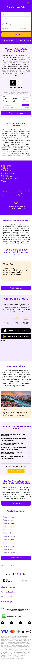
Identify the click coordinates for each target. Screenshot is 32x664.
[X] (2, 622)
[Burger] (28, 2)
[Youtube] (29, 622)
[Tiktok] (11, 622)
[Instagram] (20, 622)
